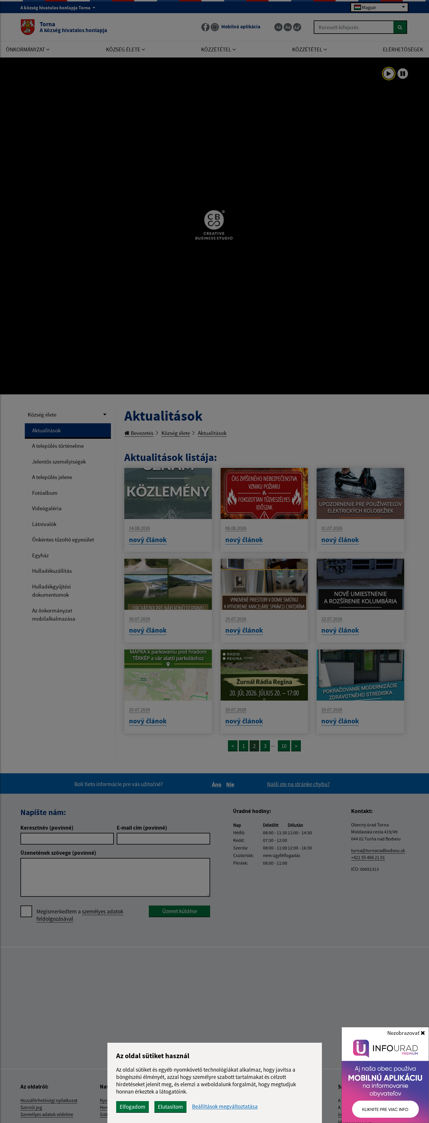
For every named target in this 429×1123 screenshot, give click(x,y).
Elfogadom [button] (132, 1106)
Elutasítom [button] (170, 1106)
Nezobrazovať (404, 1032)
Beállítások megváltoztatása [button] (225, 1106)
